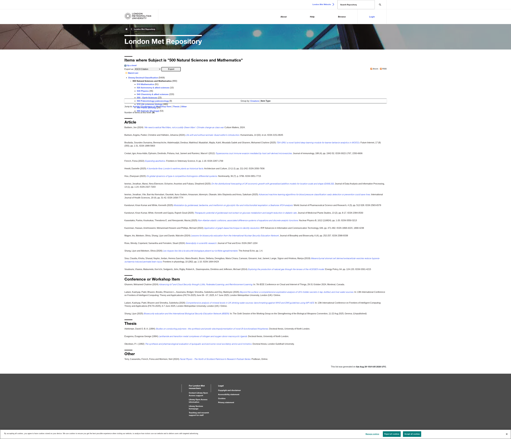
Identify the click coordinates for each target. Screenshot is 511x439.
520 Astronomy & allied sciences (153, 87)
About (284, 16)
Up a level (131, 65)
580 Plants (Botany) (146, 107)
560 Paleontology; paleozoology (153, 101)
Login (372, 16)
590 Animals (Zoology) (148, 111)
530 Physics (143, 91)
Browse (342, 16)
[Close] (507, 434)
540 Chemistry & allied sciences (153, 94)
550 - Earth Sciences (147, 97)
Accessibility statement (228, 394)
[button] (171, 69)
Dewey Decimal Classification (143, 77)
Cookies (222, 398)
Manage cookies (372, 434)
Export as (128, 69)
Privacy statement (226, 402)
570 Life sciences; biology (149, 104)
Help (312, 16)
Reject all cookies (391, 434)
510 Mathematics (145, 84)
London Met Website (321, 4)
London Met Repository (144, 29)
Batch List (133, 73)
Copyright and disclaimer (229, 390)
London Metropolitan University (126, 29)
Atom (375, 68)
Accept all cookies (412, 434)
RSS (384, 68)
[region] (255, 434)
